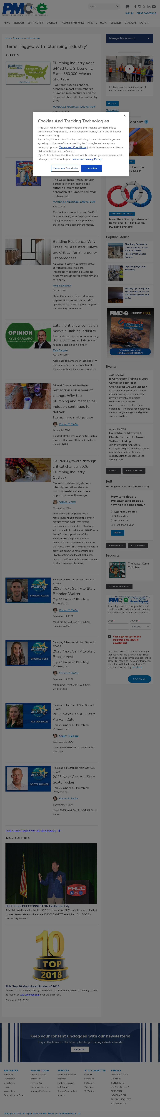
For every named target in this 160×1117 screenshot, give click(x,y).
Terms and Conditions (72, 147)
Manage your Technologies (65, 168)
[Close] (124, 115)
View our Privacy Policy (87, 159)
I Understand (92, 168)
